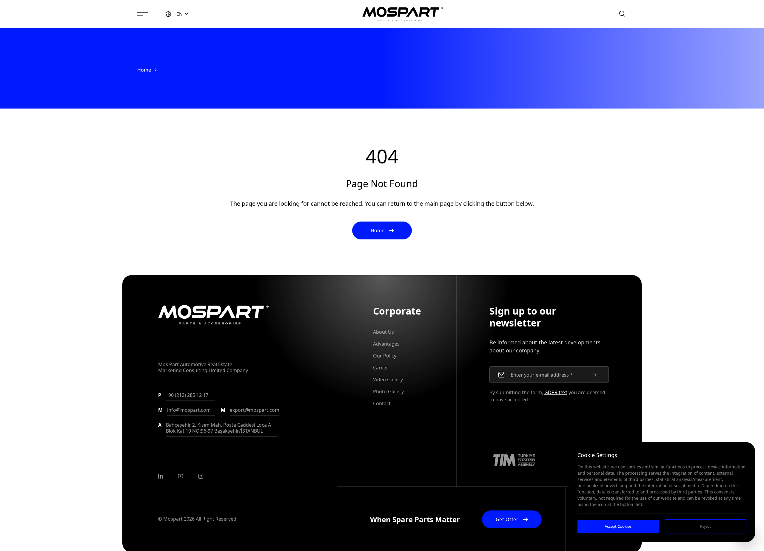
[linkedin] (160, 476)
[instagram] (201, 476)
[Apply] (594, 374)
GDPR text (555, 392)
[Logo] (402, 14)
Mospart (173, 519)
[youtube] (180, 476)
